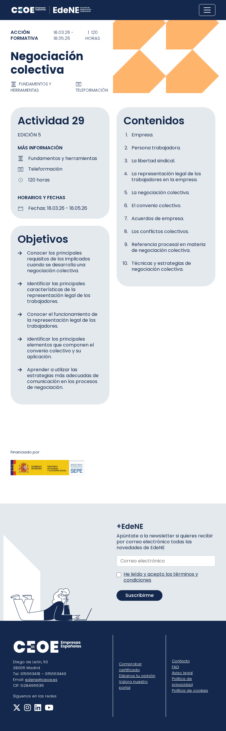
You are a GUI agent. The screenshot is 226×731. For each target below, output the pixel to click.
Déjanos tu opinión (137, 676)
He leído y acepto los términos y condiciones (161, 577)
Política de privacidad (182, 681)
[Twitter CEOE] (17, 709)
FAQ (175, 667)
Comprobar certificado (130, 667)
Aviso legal (182, 673)
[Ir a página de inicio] (51, 10)
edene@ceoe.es (41, 679)
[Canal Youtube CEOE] (47, 709)
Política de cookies (190, 690)
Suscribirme (139, 595)
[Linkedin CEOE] (36, 709)
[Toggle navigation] (207, 10)
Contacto (181, 661)
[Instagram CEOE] (26, 709)
